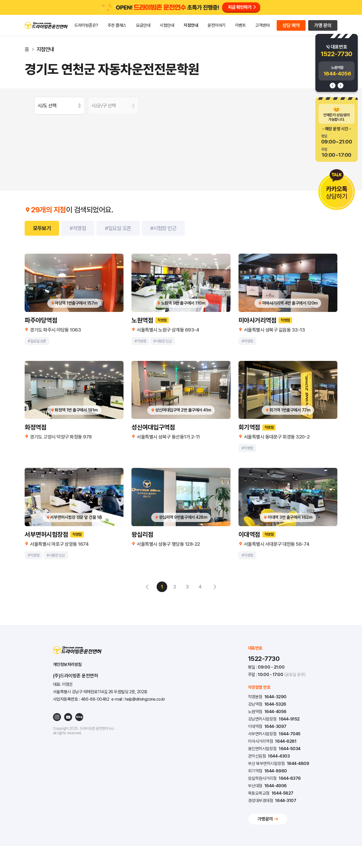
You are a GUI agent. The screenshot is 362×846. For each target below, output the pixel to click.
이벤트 (240, 25)
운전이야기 (217, 25)
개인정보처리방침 (67, 664)
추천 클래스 (117, 25)
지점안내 (191, 25)
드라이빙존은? (86, 25)
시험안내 (167, 25)
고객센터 (262, 25)
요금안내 (143, 25)
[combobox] (59, 105)
